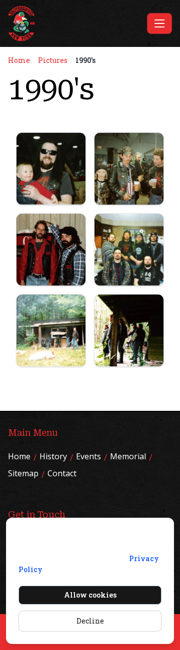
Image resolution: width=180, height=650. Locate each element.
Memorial (128, 456)
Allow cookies (90, 595)
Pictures (53, 60)
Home (19, 60)
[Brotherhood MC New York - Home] (75, 23)
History (53, 456)
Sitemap (23, 473)
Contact (62, 473)
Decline (90, 621)
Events (88, 456)
